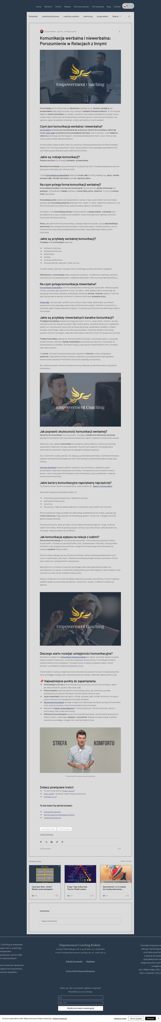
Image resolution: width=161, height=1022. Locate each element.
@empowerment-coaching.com (79, 952)
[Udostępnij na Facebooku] (41, 842)
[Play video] (80, 750)
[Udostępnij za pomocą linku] (57, 842)
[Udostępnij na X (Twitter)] (46, 842)
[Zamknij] (158, 1018)
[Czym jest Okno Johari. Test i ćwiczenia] (45, 874)
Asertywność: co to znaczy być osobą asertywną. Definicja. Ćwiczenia (114, 887)
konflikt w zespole (64, 829)
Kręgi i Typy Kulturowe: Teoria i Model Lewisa (77, 887)
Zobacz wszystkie (126, 861)
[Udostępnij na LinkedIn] (52, 842)
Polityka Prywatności (60, 1018)
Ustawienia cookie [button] (120, 1018)
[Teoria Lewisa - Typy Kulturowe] (80, 874)
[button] (58, 7)
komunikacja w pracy (48, 829)
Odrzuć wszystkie (136, 1018)
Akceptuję (150, 1018)
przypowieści (102, 16)
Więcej (115, 16)
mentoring (88, 16)
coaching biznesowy (50, 16)
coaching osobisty (71, 16)
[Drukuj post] (62, 842)
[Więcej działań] (119, 31)
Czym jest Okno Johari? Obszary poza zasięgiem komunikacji (42, 887)
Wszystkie (33, 16)
